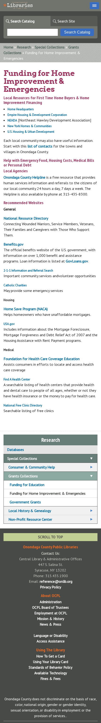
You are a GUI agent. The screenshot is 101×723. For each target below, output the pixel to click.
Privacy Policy (50, 587)
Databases (15, 449)
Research (24, 47)
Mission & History (50, 618)
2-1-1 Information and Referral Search (28, 271)
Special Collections (50, 47)
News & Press (50, 624)
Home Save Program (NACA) (26, 308)
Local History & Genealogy (29, 510)
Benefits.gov (13, 244)
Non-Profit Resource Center (30, 519)
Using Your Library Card (50, 662)
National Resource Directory (26, 218)
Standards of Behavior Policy (50, 667)
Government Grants (25, 502)
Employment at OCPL (50, 613)
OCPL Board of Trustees (50, 607)
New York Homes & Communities (30, 126)
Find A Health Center (17, 379)
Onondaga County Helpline (24, 177)
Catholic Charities (15, 285)
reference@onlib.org (56, 581)
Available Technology (50, 673)
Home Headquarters (21, 109)
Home (8, 47)
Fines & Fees (50, 678)
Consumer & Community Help (31, 467)
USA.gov (9, 324)
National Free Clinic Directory (23, 405)
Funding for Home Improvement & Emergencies (47, 493)
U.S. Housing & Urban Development (31, 132)
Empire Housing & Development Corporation (37, 115)
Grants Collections (23, 476)
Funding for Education (27, 484)
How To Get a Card (50, 656)
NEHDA (12, 120)
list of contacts (39, 146)
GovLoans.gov (77, 261)
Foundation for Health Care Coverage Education (42, 358)
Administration (51, 602)
